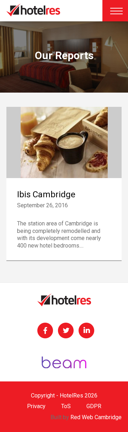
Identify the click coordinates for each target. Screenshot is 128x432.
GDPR (93, 406)
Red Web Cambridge (96, 417)
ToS (66, 406)
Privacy (36, 406)
